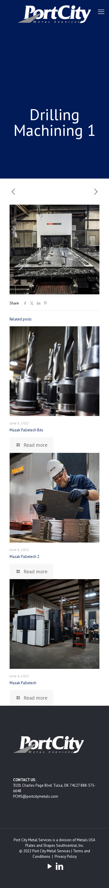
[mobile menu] (101, 12)
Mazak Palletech (23, 682)
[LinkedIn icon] (60, 866)
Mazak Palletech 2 (24, 556)
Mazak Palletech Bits (26, 430)
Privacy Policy (66, 856)
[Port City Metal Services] (54, 14)
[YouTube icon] (50, 866)
